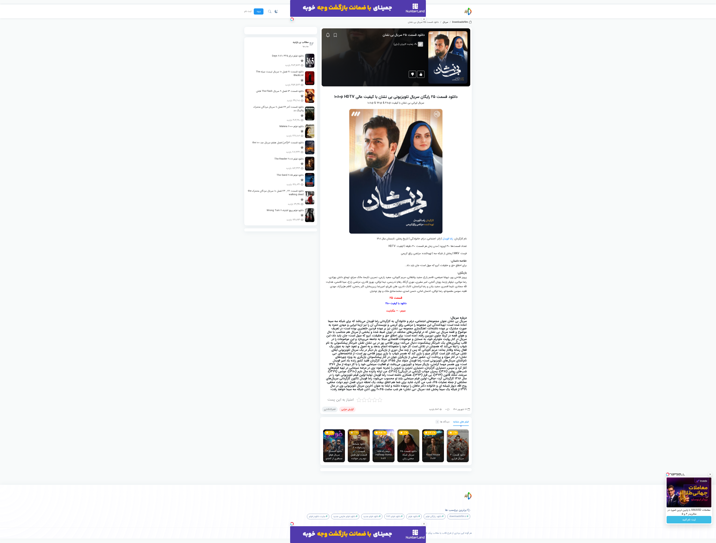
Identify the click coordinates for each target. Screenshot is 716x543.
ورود (259, 11)
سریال (445, 22)
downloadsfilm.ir (458, 516)
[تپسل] (292, 19)
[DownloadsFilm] (468, 11)
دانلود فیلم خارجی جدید (344, 516)
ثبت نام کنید (689, 520)
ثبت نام (248, 11)
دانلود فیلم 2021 (393, 516)
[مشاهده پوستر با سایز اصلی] (447, 57)
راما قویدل (448, 239)
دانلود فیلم (413, 516)
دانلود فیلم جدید (371, 516)
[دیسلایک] (412, 74)
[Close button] (710, 474)
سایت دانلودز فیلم (317, 516)
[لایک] (421, 74)
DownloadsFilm (460, 22)
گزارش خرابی (347, 409)
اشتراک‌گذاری (330, 409)
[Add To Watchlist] (335, 35)
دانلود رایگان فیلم (434, 516)
